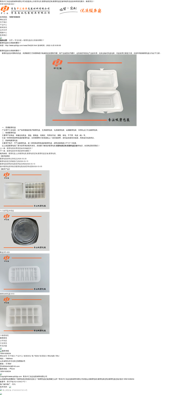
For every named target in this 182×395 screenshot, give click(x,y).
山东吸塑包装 (36, 1)
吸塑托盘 (12, 153)
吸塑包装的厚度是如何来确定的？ (20, 148)
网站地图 (51, 356)
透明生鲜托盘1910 (7, 293)
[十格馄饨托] (25, 314)
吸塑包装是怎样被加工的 (14, 161)
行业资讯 (3, 343)
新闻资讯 (3, 27)
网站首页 (3, 19)
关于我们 (3, 22)
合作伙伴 (3, 30)
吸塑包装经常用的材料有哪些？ (19, 150)
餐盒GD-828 (5, 252)
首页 (11, 40)
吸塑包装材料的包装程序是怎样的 (17, 163)
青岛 (14, 384)
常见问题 (18, 40)
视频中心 (3, 32)
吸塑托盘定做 (43, 153)
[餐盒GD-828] (25, 231)
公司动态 (3, 340)
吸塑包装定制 (32, 153)
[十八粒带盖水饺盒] (25, 189)
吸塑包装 (52, 153)
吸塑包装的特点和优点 (13, 158)
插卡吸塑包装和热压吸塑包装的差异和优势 (21, 166)
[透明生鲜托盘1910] (25, 272)
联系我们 (3, 35)
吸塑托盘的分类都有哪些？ (34, 40)
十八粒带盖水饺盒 (7, 210)
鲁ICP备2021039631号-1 (16, 381)
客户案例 (35, 356)
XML (57, 356)
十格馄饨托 (4, 335)
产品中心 (3, 24)
